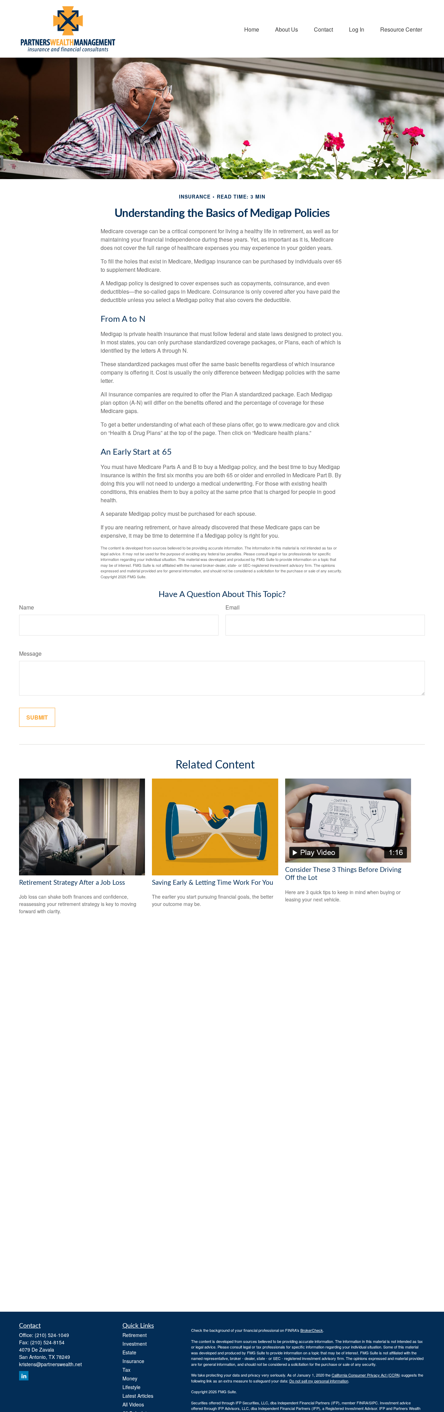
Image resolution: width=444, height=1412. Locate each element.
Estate (129, 1352)
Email (232, 607)
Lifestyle (131, 1387)
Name (26, 607)
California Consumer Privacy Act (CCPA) (366, 1375)
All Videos (133, 1404)
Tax (126, 1369)
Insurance (133, 1361)
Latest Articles (137, 1395)
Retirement (134, 1334)
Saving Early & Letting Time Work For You (212, 883)
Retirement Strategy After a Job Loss (72, 883)
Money (129, 1378)
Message (30, 653)
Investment (134, 1343)
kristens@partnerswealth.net (50, 1364)
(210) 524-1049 (52, 1334)
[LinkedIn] (23, 1375)
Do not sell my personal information (318, 1381)
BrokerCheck (311, 1330)
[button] (251, 29)
